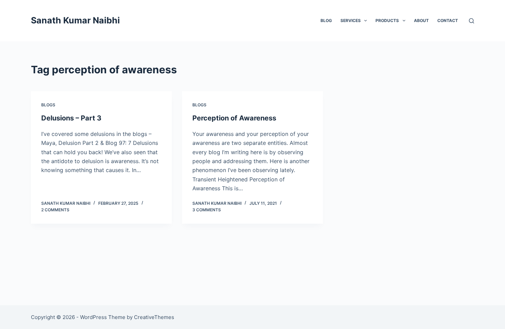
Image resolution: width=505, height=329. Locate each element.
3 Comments (206, 209)
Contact (447, 20)
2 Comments (55, 209)
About (421, 20)
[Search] (471, 20)
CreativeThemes (154, 317)
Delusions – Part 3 (71, 118)
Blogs (48, 104)
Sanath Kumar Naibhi (75, 20)
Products (387, 20)
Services (350, 20)
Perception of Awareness (234, 118)
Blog (326, 20)
